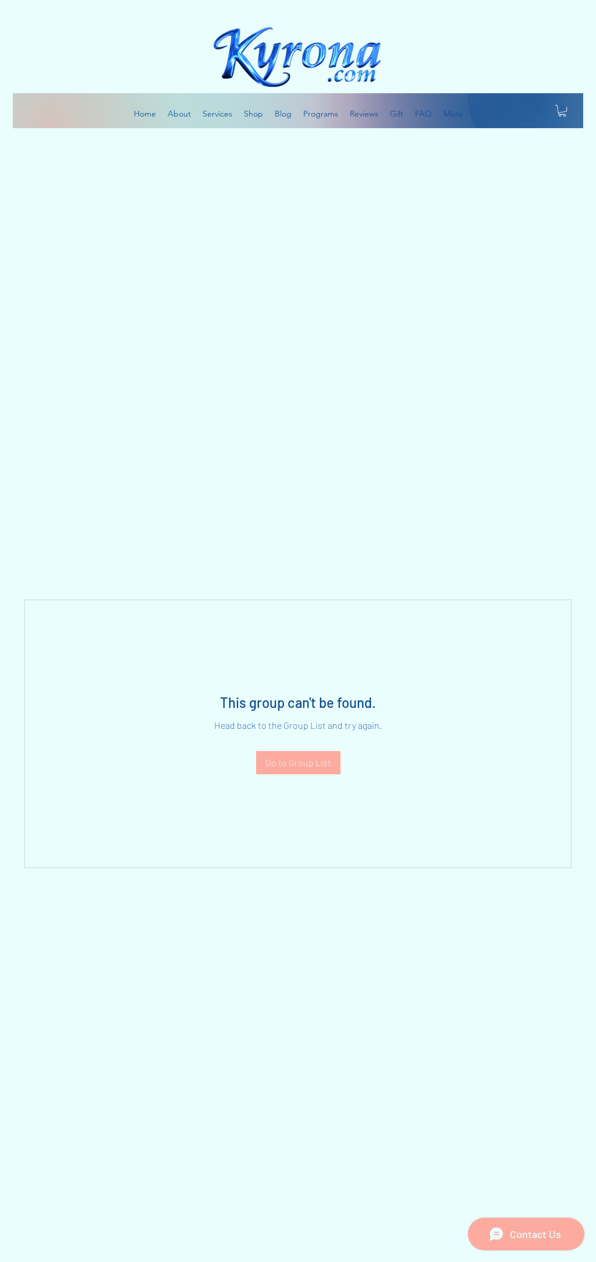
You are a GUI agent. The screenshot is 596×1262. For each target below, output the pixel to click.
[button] (562, 111)
